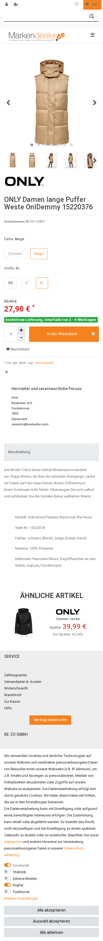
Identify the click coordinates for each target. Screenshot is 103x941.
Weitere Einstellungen (21, 898)
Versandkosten (44, 363)
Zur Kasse (12, 701)
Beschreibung (19, 452)
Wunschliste (19, 349)
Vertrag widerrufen (50, 720)
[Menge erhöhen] (21, 330)
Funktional (21, 892)
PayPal (18, 885)
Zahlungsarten (15, 675)
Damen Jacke (68, 619)
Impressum (13, 842)
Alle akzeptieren (51, 910)
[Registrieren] (16, 5)
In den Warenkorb (62, 334)
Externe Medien (25, 879)
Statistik (19, 872)
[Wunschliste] (76, 5)
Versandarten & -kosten (22, 682)
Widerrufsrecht (16, 688)
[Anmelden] (7, 5)
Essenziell (21, 865)
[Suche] (92, 16)
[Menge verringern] (21, 338)
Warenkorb (13, 695)
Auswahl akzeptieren (51, 921)
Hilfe (8, 708)
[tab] (51, 452)
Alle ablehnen (51, 932)
